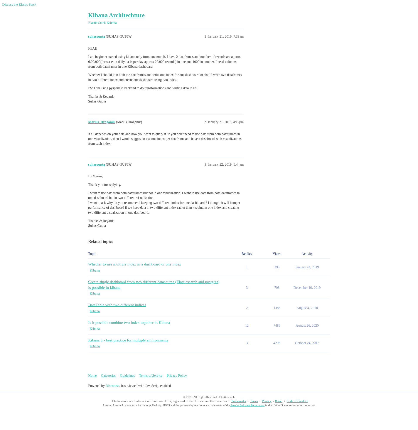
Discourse (112, 386)
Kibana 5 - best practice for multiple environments (128, 340)
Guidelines (127, 375)
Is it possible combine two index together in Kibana (129, 322)
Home (92, 375)
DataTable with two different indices (117, 305)
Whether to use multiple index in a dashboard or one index (134, 264)
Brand (278, 401)
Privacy (266, 401)
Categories (108, 375)
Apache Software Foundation (247, 405)
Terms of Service (150, 375)
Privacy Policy (177, 375)
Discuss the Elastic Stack (19, 4)
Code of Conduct (297, 401)
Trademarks (238, 401)
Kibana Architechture (116, 15)
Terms (254, 401)
